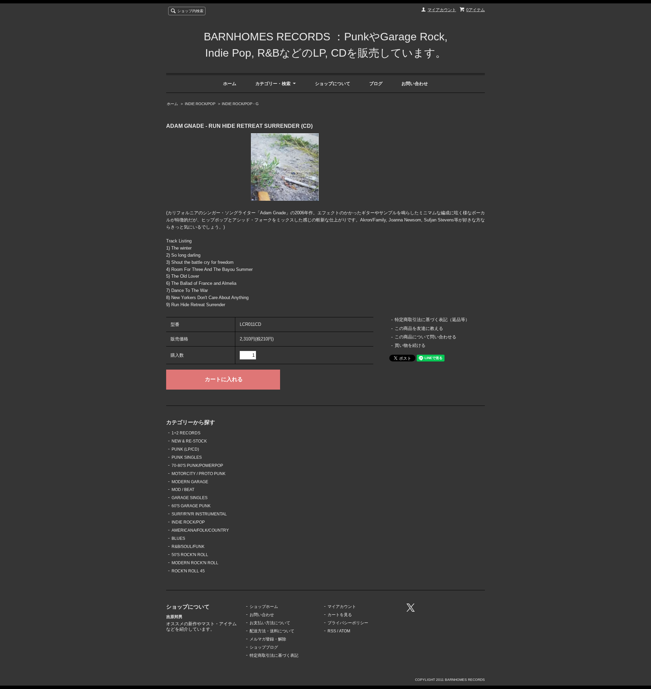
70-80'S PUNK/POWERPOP (197, 465)
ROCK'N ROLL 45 (188, 571)
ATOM (344, 631)
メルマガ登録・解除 (268, 639)
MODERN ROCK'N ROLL (195, 562)
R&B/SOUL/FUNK (188, 546)
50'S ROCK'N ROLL (190, 554)
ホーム (229, 83)
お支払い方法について (270, 623)
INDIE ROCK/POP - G (240, 104)
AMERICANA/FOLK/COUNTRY (200, 530)
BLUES (178, 538)
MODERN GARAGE (190, 481)
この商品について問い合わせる (425, 336)
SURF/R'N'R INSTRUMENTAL (199, 514)
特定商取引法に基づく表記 (274, 655)
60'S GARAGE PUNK (191, 506)
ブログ (375, 83)
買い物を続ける (410, 345)
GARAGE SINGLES (190, 497)
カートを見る (340, 614)
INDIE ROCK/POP (200, 104)
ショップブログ (264, 647)
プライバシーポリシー (348, 623)
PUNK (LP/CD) (185, 449)
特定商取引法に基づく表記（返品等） (432, 319)
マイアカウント (442, 9)
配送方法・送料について (272, 631)
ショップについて (332, 83)
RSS (332, 631)
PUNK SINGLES (187, 457)
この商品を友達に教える (419, 328)
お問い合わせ (414, 83)
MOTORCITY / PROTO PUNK (198, 473)
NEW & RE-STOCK (189, 441)
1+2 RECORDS (186, 433)
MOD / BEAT (183, 489)
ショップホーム (264, 606)
